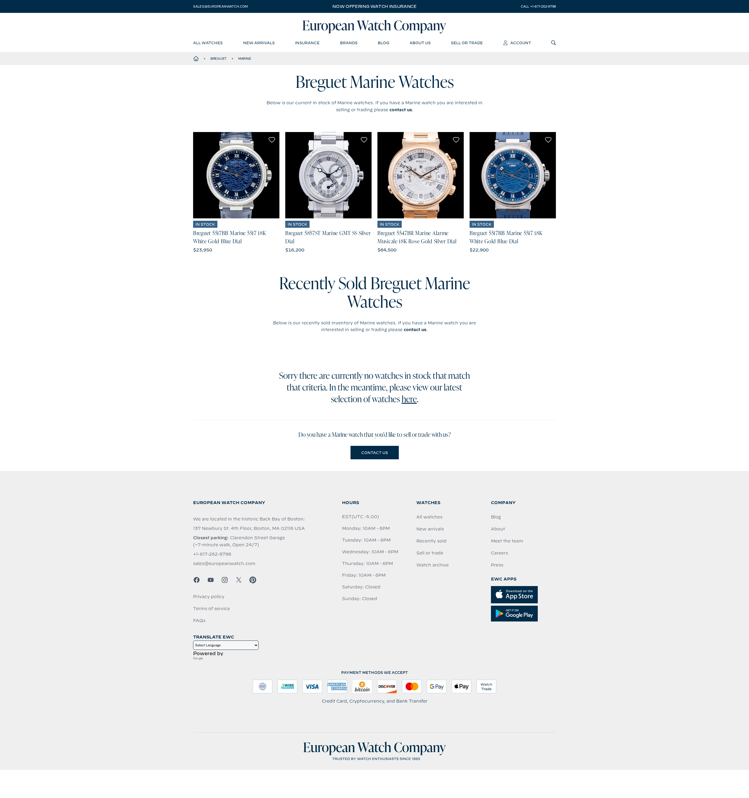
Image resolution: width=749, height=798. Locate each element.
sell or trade (467, 42)
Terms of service (211, 608)
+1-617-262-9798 (212, 554)
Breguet (218, 58)
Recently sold (431, 541)
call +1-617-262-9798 (538, 6)
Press (497, 565)
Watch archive (432, 565)
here (409, 399)
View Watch (236, 175)
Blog (496, 517)
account (520, 43)
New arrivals (430, 529)
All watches (429, 517)
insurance (307, 42)
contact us (400, 109)
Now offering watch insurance (374, 6)
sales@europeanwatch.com (220, 6)
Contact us (374, 453)
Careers (499, 553)
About (498, 529)
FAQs (199, 620)
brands (349, 42)
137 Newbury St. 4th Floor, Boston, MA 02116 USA (249, 528)
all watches (208, 42)
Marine (244, 58)
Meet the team (507, 541)
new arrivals (259, 42)
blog (383, 42)
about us (420, 42)
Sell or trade (429, 553)
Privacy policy (208, 596)
